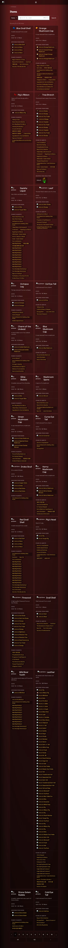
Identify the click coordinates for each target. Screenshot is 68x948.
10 (51, 934)
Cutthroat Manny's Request (43, 309)
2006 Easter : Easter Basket (44, 158)
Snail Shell (51, 598)
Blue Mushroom (45, 348)
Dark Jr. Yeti (44, 744)
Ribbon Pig (20, 112)
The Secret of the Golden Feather (45, 224)
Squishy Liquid (23, 189)
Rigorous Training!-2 (17, 138)
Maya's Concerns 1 (50, 920)
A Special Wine (52, 79)
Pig (41, 536)
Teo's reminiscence (16, 241)
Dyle (42, 763)
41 (18, 939)
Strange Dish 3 (40, 920)
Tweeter (44, 122)
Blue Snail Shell (23, 28)
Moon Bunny (44, 720)
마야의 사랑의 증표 (48, 67)
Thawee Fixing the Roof (42, 161)
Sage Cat (43, 761)
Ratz (42, 698)
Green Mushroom (21, 438)
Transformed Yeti (45, 774)
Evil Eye (43, 300)
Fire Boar (43, 701)
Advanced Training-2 (42, 222)
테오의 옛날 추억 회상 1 (17, 248)
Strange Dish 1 (40, 311)
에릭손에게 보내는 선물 (41, 881)
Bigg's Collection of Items (18, 59)
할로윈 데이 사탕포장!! (16, 133)
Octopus (19, 302)
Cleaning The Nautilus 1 (17, 126)
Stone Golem (20, 912)
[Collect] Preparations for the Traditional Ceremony (44, 227)
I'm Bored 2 (39, 154)
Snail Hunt (28, 61)
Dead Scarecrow (21, 640)
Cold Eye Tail (49, 893)
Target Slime (20, 209)
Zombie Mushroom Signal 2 (18, 366)
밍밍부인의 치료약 (48, 77)
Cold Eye (44, 911)
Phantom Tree (20, 634)
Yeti (42, 771)
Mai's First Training (41, 144)
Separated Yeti (45, 777)
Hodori (42, 728)
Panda (42, 752)
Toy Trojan (44, 116)
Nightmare (19, 632)
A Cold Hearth (15, 659)
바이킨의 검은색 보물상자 (17, 928)
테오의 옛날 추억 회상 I (17, 250)
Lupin (42, 714)
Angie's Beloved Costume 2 (43, 871)
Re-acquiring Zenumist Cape (44, 864)
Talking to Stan (16, 119)
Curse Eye (44, 435)
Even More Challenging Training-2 (45, 84)
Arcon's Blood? (16, 358)
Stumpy (43, 113)
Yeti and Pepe (44, 788)
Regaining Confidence (50, 154)
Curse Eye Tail (49, 418)
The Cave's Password (42, 314)
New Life (39, 411)
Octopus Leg (24, 285)
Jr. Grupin (43, 709)
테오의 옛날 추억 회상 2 (17, 705)
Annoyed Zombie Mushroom (21, 350)
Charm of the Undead (24, 327)
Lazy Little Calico (50, 311)
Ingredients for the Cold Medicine (45, 82)
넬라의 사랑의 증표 (40, 502)
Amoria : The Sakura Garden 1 (44, 879)
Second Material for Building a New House (21, 318)
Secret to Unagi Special (42, 442)
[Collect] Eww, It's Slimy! (18, 278)
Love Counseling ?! (41, 142)
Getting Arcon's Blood (17, 221)
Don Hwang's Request (17, 456)
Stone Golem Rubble (24, 893)
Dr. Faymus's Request (42, 506)
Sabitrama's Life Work (17, 926)
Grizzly (42, 736)
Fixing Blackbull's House (42, 147)
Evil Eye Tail (51, 284)
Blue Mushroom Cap (48, 329)
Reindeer (43, 739)
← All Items (13, 6)
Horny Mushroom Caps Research (45, 509)
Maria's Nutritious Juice (18, 216)
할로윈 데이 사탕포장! (16, 131)
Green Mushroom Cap (23, 419)
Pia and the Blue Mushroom (43, 354)
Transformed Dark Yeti (47, 782)
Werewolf (44, 791)
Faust (43, 750)
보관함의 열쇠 (39, 77)
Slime (18, 207)
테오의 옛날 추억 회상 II (17, 707)
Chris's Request (40, 855)
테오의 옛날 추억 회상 (16, 243)
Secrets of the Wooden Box (19, 66)
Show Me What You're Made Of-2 (45, 86)
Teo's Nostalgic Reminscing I (19, 271)
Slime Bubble (23, 378)
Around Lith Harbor (17, 128)
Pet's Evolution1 (41, 922)
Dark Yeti (43, 780)
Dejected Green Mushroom (21, 441)
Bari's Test (39, 67)
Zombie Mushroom (22, 347)
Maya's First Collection (18, 61)
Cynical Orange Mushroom (45, 50)
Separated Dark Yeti (46, 785)
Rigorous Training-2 (17, 273)
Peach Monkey (45, 758)
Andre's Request (16, 314)
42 (34, 939)
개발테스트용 (14, 64)
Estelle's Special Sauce (17, 320)
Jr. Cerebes (44, 717)
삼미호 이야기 (39, 558)
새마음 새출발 (26, 243)
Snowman (44, 801)
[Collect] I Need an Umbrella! (19, 460)
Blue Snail (19, 44)
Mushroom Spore (49, 378)
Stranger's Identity (17, 364)
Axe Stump (19, 615)
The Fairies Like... (41, 171)
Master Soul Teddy (46, 769)
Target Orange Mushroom (45, 55)
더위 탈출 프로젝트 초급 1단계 (18, 245)
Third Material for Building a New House (20, 499)
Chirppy (44, 119)
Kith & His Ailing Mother (42, 925)
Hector (43, 742)
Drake (18, 485)
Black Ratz (44, 712)
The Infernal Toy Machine (18, 661)
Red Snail (19, 538)
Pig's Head (51, 520)
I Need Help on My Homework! (44, 151)
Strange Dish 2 (40, 448)
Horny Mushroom (46, 488)
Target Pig (44, 538)
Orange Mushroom (46, 47)
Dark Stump (45, 204)
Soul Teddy (44, 766)
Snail (42, 614)
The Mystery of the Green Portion (20, 275)
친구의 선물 (52, 166)
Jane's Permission (41, 357)
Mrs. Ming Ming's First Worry (19, 124)
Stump (43, 111)
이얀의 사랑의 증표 (16, 652)
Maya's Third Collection (42, 918)
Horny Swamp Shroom (45, 491)
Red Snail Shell (24, 521)
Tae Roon (44, 793)
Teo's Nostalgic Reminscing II (19, 726)
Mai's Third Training (17, 219)
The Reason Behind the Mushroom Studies (45, 74)
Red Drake (19, 488)
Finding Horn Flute (41, 862)
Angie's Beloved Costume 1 (43, 869)
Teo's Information (24, 64)
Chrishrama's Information (43, 513)
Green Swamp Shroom (20, 446)
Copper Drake (20, 483)
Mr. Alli (42, 755)
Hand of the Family (41, 359)
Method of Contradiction (18, 368)
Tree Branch (48, 95)
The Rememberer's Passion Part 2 (45, 625)
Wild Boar (19, 692)
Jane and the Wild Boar (42, 504)
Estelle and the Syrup (42, 550)
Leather (51, 672)
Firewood (26, 598)
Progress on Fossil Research (44, 220)
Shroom (43, 396)
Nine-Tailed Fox (45, 796)
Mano (18, 47)
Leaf (51, 188)
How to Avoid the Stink (18, 371)
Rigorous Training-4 (41, 169)
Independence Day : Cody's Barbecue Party (46, 164)
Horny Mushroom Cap (48, 469)
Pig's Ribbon (23, 95)
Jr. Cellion (43, 703)
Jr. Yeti (43, 725)
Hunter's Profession (42, 886)
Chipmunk (43, 722)
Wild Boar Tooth (23, 673)
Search (54, 18)
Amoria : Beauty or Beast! (18, 236)
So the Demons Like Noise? (43, 89)
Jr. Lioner (43, 706)
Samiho (43, 731)
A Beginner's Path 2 (41, 79)
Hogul (42, 733)
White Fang (44, 747)
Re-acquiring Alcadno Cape (43, 866)
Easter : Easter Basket (42, 166)
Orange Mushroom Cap (46, 29)
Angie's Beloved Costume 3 (43, 873)
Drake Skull (26, 467)
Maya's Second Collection (18, 121)
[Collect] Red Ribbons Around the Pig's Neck (21, 141)
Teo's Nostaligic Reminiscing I (19, 268)
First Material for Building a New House (45, 71)
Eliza (42, 799)
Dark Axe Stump (21, 618)
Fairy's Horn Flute (41, 859)
